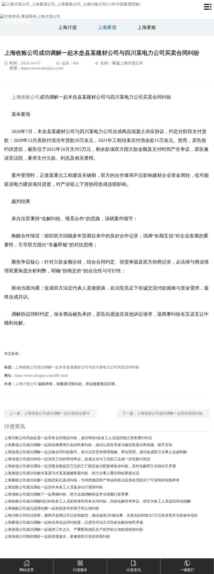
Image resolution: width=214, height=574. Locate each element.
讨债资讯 (133, 570)
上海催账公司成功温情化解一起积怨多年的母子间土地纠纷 (51, 508)
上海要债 (107, 27)
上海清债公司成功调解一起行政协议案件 (57, 413)
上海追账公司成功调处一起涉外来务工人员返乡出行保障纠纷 (53, 487)
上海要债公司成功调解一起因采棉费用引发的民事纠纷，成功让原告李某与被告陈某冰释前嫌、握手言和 (88, 445)
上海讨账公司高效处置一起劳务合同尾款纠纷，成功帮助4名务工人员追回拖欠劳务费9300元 (78, 438)
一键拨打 (187, 570)
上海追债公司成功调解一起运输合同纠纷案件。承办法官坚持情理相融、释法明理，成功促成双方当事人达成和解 (95, 452)
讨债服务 (80, 570)
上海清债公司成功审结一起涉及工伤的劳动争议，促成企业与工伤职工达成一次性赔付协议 (77, 459)
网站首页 (26, 570)
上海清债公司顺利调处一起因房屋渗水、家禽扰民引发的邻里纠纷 (57, 537)
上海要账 (146, 27)
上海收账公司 (25, 97)
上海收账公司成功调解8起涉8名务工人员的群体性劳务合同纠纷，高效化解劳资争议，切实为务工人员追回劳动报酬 (97, 501)
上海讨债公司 (26, 384)
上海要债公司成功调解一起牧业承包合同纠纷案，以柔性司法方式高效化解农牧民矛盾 (73, 522)
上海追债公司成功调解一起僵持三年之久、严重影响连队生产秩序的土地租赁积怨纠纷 (73, 529)
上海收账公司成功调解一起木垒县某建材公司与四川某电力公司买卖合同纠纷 (77, 367)
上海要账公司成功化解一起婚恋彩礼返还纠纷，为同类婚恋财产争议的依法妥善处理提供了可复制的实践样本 (92, 480)
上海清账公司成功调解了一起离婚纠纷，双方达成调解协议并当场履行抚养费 (66, 494)
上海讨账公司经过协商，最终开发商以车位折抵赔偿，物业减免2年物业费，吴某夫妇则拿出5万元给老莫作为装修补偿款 (101, 515)
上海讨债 (67, 27)
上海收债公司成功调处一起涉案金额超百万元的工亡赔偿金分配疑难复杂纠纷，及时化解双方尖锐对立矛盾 (90, 466)
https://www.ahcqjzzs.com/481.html (41, 376)
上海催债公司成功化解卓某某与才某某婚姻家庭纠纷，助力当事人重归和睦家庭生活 (71, 473)
